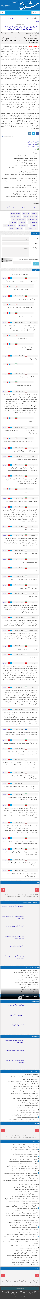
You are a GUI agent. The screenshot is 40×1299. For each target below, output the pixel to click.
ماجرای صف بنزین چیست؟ (30, 996)
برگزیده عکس (35, 1036)
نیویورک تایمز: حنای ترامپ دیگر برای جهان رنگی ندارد (25, 1145)
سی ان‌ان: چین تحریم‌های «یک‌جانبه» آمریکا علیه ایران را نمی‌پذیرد (22, 1215)
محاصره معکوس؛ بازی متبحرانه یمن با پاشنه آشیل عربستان (23, 1175)
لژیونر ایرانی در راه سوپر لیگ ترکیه (29, 1103)
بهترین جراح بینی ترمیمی (18, 220)
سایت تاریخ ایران (15, 213)
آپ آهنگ (34, 213)
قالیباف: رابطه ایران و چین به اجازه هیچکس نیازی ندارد (25, 1187)
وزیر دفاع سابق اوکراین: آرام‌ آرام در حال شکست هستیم (24, 1093)
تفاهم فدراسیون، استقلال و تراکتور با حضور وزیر (26, 1253)
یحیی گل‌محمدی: (20, 24)
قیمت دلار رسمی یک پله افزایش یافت (28, 987)
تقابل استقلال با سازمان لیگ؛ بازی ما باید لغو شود (26, 1220)
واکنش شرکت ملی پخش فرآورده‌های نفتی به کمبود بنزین (13, 917)
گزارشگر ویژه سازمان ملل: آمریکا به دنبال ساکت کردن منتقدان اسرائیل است (21, 1181)
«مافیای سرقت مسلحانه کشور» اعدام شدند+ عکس (14, 957)
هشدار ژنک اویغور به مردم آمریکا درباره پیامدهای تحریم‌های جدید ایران (20, 1237)
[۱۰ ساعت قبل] (32, 949)
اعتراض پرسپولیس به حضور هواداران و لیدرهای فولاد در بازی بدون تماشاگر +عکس (21, 168)
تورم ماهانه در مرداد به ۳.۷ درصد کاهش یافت (26, 1189)
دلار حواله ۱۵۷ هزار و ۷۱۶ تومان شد (29, 975)
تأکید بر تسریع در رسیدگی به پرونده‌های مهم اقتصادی (25, 1262)
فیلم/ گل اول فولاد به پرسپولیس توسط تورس (26, 191)
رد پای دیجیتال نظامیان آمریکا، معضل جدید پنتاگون (25, 1258)
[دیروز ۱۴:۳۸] (29, 889)
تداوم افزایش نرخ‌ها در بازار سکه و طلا (28, 984)
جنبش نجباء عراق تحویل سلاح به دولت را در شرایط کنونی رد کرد (22, 1255)
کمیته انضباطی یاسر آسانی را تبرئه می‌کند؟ (27, 1084)
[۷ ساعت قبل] (32, 929)
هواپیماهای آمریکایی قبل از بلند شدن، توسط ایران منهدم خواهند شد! (21, 1173)
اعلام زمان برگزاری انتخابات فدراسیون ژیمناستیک (26, 1230)
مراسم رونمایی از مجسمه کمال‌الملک (15, 1050)
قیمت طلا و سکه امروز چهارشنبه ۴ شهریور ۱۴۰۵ (26, 973)
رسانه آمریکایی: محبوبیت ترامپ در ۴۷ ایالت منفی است (24, 1196)
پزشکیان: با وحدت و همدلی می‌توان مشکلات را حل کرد (24, 1246)
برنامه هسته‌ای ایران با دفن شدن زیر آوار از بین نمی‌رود (24, 1149)
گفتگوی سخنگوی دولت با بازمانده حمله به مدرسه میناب (24, 1171)
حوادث (37, 1123)
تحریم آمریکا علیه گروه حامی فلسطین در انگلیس (26, 1250)
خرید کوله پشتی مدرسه (16, 229)
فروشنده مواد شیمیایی (31, 229)
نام (37, 238)
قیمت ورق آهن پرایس (9, 226)
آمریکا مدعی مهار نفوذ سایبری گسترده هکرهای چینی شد (24, 1239)
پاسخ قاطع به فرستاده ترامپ (31, 1074)
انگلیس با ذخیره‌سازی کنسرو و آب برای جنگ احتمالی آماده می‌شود (22, 1213)
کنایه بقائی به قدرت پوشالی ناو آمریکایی (28, 1156)
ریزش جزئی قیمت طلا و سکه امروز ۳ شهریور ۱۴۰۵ (25, 982)
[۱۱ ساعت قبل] (32, 1028)
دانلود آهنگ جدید (32, 220)
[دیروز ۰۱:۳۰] (11, 1275)
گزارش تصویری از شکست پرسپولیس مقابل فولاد (25, 158)
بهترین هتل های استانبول (30, 216)
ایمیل (36, 243)
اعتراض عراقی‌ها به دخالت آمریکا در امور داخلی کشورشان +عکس (22, 1222)
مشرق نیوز (25, 5)
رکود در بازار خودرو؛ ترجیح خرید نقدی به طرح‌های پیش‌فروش (30, 895)
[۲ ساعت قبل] (29, 1130)
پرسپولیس (24, 207)
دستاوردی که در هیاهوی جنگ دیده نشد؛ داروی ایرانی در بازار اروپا (22, 1206)
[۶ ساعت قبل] (32, 919)
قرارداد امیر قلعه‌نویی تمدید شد (16, 1025)
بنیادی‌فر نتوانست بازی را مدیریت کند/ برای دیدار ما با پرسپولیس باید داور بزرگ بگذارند (20, 182)
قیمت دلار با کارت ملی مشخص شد (15, 926)
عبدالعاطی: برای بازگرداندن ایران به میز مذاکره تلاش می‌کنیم (23, 1119)
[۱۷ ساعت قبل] (29, 1275)
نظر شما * (35, 248)
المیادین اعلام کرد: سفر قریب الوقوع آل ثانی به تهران (25, 1115)
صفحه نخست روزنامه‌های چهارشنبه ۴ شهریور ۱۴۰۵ (14, 1061)
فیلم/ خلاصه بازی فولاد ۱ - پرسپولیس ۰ (27, 172)
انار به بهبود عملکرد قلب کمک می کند (11, 1282)
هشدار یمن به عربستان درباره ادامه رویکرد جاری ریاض (25, 1168)
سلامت (37, 1269)
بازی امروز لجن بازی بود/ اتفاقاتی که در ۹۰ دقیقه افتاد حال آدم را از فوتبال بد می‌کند (20, 28)
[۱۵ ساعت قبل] (32, 959)
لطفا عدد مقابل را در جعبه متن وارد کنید (29, 259)
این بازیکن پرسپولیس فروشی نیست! (15, 1005)
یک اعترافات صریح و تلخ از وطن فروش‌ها (28, 1100)
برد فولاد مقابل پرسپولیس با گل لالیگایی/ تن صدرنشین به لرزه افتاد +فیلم (19, 178)
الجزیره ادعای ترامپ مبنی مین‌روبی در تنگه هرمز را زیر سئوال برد (22, 1166)
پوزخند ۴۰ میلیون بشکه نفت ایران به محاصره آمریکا (25, 1154)
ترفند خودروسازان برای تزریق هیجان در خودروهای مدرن (12, 895)
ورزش (34, 12)
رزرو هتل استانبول (15, 216)
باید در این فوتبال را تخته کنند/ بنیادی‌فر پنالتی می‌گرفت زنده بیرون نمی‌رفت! (21, 197)
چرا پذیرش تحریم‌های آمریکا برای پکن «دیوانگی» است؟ (24, 1227)
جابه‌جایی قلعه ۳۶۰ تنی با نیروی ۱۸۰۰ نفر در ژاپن (26, 1086)
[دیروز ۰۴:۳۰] (11, 889)
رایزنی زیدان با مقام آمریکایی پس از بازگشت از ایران (25, 1098)
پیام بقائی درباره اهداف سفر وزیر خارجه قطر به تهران (25, 1178)
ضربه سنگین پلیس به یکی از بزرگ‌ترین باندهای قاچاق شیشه (30, 1136)
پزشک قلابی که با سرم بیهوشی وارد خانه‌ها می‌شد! (12, 1136)
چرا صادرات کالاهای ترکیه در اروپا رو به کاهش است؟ (25, 1260)
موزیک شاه (26, 213)
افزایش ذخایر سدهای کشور (17, 946)
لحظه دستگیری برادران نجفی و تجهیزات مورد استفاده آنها (24, 1077)
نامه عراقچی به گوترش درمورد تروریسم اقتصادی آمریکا (25, 1211)
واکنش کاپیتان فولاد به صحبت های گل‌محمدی (26, 161)
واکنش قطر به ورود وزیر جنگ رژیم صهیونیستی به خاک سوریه (23, 1081)
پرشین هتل (22, 222)
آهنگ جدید (13, 222)
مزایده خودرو (34, 226)
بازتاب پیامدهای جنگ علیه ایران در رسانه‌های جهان (25, 1147)
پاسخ (4, 278)
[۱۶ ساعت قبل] (32, 1063)
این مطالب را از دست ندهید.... (31, 902)
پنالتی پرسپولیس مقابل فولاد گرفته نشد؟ (27, 163)
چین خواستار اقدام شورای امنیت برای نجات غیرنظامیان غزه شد (23, 1225)
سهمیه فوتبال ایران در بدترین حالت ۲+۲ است (26, 165)
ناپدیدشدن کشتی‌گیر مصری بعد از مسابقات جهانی (25, 1265)
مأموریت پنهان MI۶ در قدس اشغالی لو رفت (27, 1184)
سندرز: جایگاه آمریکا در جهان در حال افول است (26, 1194)
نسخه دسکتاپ (20, 1288)
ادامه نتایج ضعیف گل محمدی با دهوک (28, 1192)
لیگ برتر (8, 207)
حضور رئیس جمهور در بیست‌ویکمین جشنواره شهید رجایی (15, 1041)
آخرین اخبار (36, 1142)
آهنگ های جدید (33, 222)
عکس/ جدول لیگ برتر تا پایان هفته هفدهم (26, 156)
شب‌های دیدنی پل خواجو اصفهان (30, 1203)
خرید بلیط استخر (23, 226)
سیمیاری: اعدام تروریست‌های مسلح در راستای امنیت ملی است (22, 1159)
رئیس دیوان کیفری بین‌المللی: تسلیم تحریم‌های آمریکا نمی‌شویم (22, 1234)
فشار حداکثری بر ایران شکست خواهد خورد (27, 1208)
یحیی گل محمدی (33, 207)
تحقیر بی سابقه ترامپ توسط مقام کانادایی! (27, 1117)
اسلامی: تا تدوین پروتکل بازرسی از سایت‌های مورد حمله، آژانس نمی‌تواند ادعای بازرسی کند (21, 1242)
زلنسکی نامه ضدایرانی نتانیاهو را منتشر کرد (13, 906)
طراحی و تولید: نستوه (20, 1296)
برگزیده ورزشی (35, 1001)
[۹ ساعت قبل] (32, 939)
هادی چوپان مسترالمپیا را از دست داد (14, 1015)
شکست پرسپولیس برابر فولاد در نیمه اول (27, 185)
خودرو (37, 882)
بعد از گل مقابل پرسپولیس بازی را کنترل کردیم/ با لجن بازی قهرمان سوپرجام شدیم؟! (21, 175)
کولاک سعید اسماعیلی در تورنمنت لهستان (28, 1164)
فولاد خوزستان (16, 207)
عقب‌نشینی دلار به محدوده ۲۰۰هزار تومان (27, 980)
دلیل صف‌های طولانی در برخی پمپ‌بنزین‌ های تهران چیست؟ (13, 937)
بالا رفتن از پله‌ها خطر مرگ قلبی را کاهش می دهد (29, 1282)
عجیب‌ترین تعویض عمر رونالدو (30, 1079)
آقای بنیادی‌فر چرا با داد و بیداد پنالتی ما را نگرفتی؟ (25, 194)
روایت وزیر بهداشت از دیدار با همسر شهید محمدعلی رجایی (23, 1161)
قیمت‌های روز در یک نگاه (32, 967)
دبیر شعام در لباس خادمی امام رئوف (29, 1112)
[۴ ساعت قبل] (32, 909)
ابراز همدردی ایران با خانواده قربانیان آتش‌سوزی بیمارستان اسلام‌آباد (21, 1199)
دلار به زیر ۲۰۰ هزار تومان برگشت (29, 977)
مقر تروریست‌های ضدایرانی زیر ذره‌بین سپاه (27, 1110)
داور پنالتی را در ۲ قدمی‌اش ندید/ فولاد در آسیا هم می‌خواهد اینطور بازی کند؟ (20, 188)
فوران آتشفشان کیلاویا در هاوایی (30, 1218)
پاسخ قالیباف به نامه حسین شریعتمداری (28, 1105)
